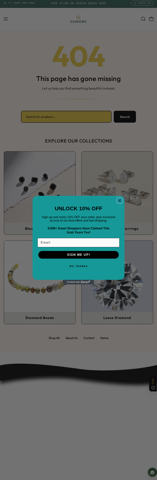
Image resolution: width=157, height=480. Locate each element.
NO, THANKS (79, 266)
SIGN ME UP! (78, 254)
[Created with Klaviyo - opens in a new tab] (78, 282)
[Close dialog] (120, 200)
